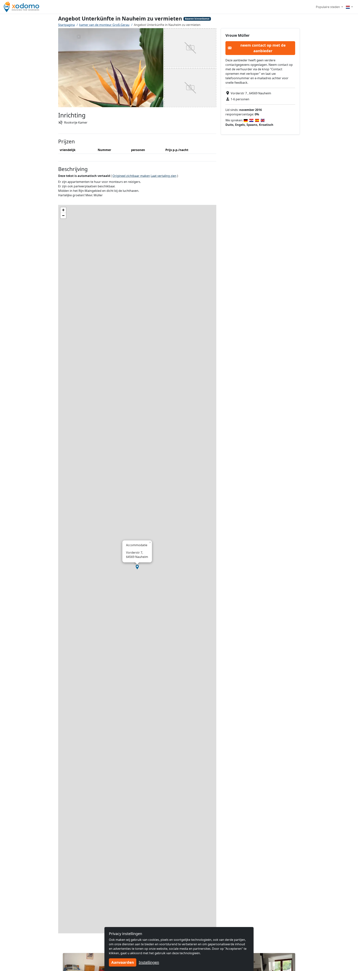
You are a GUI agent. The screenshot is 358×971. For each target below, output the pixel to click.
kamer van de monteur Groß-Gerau (104, 25)
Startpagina (66, 25)
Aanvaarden (122, 962)
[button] (137, 567)
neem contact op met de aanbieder (263, 48)
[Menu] (349, 7)
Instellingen (149, 962)
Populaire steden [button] (328, 7)
